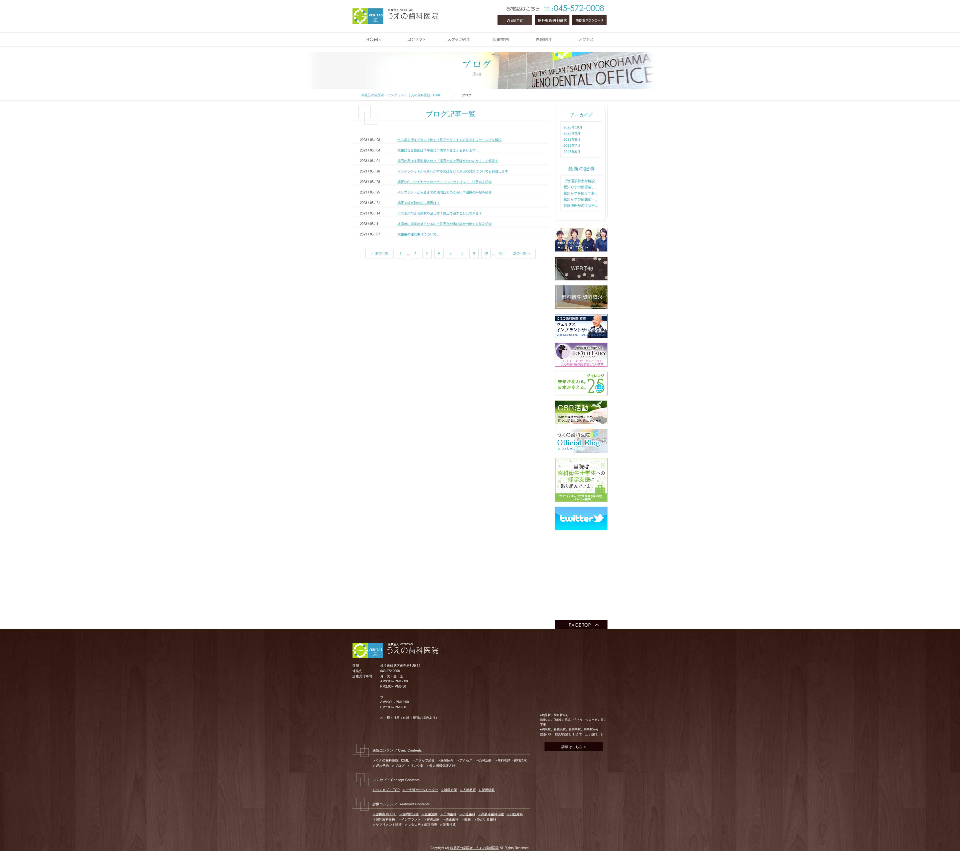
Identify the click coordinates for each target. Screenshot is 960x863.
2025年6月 (572, 152)
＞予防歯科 (448, 814)
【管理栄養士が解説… (581, 181)
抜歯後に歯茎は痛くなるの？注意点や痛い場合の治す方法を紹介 (445, 224)
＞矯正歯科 (450, 819)
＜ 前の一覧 (379, 253)
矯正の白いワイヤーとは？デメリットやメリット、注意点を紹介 (445, 182)
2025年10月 (573, 127)
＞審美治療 (431, 819)
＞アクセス (464, 760)
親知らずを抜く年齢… (581, 193)
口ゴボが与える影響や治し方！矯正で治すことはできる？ (440, 213)
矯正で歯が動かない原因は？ (419, 203)
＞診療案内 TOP (384, 814)
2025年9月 (572, 133)
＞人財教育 (468, 790)
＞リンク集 (415, 766)
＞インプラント (409, 819)
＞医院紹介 (445, 760)
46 (500, 253)
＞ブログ (398, 766)
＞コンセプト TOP (386, 790)
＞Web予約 (380, 766)
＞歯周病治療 (409, 814)
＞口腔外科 (514, 814)
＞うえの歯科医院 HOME (390, 760)
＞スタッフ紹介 (423, 760)
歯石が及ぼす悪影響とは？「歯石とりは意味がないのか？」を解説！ (448, 161)
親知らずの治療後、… (581, 187)
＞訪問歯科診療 (383, 819)
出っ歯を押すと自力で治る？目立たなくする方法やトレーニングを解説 (450, 140)
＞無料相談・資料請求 (510, 760)
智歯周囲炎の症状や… (581, 205)
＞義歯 (466, 819)
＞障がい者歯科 (485, 819)
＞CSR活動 (483, 760)
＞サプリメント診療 (387, 825)
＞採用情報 (486, 790)
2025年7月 (572, 145)
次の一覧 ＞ (521, 253)
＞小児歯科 (467, 814)
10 (486, 253)
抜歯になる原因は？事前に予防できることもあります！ (438, 150)
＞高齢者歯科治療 (491, 814)
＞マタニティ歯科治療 (420, 825)
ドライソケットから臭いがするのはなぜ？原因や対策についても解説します (453, 171)
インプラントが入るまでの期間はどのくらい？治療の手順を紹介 (445, 192)
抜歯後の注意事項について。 (419, 234)
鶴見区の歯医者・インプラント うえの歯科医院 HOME (401, 95)
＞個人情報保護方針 (440, 766)
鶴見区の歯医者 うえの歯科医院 (474, 848)
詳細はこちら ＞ (573, 747)
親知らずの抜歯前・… (581, 199)
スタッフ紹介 (478, 36)
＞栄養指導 (448, 825)
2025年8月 (572, 139)
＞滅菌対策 (449, 790)
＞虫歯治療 (429, 814)
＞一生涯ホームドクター (420, 790)
